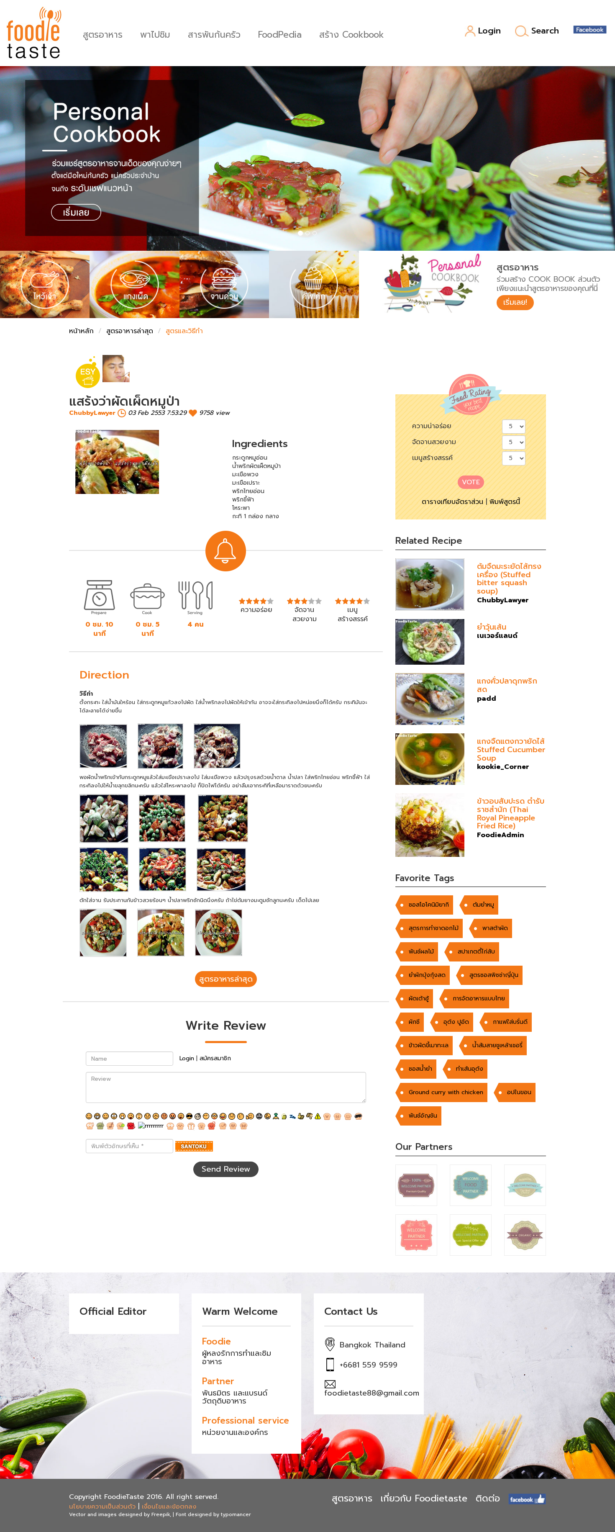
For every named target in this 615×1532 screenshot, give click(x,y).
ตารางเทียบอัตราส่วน (452, 502)
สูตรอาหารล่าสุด (129, 331)
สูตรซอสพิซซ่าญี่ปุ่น (493, 975)
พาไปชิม (155, 33)
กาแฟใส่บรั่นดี (510, 1022)
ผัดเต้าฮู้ (419, 998)
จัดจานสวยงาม (434, 442)
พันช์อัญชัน (423, 1115)
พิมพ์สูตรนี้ (504, 502)
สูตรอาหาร (103, 33)
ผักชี (414, 1022)
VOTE (471, 482)
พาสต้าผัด (495, 928)
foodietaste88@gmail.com (371, 1393)
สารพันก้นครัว (214, 33)
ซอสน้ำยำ (420, 1068)
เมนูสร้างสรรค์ (432, 458)
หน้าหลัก (81, 331)
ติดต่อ (488, 1498)
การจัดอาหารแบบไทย (479, 998)
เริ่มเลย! (515, 302)
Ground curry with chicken (446, 1092)
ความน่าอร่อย (431, 426)
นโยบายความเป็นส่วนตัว (102, 1506)
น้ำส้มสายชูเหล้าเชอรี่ (497, 1045)
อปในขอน (519, 1092)
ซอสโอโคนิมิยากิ (429, 904)
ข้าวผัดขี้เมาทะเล (428, 1045)
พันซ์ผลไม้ (421, 951)
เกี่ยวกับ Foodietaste (424, 1498)
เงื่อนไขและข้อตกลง (169, 1506)
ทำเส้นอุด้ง (469, 1068)
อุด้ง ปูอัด (456, 1022)
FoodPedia (280, 33)
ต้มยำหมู (483, 904)
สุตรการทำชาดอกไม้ (434, 928)
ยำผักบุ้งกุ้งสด (427, 975)
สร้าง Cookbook (351, 33)
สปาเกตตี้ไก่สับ (476, 951)
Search (545, 31)
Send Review (226, 1169)
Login (489, 31)
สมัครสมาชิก (215, 1058)
